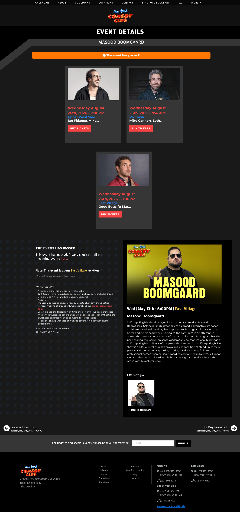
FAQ (180, 2)
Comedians (82, 2)
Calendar (42, 2)
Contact (127, 2)
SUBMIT (183, 443)
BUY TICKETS (79, 128)
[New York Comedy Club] (120, 15)
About (62, 2)
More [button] (195, 2)
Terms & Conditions (30, 482)
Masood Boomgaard (141, 410)
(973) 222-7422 (168, 500)
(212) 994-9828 (202, 480)
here (64, 259)
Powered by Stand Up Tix (171, 506)
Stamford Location (155, 2)
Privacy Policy (27, 486)
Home (104, 466)
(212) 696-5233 (168, 480)
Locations (106, 2)
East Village (79, 270)
